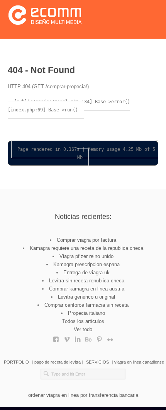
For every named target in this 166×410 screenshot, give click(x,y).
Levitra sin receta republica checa (86, 281)
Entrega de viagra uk (86, 272)
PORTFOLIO (16, 362)
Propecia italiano (86, 313)
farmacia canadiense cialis (88, 337)
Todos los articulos (83, 321)
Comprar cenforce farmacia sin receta (86, 305)
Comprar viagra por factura (86, 240)
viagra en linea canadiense (139, 362)
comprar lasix (66, 337)
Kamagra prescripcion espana (86, 264)
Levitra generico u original (86, 297)
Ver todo (83, 329)
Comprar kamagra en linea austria (86, 289)
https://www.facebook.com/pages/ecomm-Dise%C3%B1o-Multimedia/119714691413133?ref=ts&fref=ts (56, 337)
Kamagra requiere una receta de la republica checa (86, 248)
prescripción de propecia (99, 337)
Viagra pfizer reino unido (86, 256)
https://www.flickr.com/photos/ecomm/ (110, 337)
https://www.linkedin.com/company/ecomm (77, 337)
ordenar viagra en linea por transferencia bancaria (83, 395)
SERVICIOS (97, 362)
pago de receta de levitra (57, 362)
